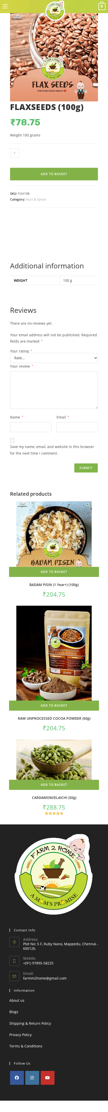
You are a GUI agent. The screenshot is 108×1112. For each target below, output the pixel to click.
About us (16, 1000)
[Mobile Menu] (5, 6)
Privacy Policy (20, 1034)
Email (63, 417)
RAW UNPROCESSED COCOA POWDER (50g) (54, 718)
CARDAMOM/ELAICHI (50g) (54, 797)
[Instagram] (32, 1078)
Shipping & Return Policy (30, 1023)
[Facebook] (17, 1078)
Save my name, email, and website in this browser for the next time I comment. (52, 449)
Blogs (13, 1011)
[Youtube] (48, 1078)
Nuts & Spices (36, 199)
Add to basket (54, 174)
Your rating (21, 351)
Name (16, 417)
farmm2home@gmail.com (45, 978)
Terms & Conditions (25, 1046)
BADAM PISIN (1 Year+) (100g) (54, 584)
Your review (21, 366)
